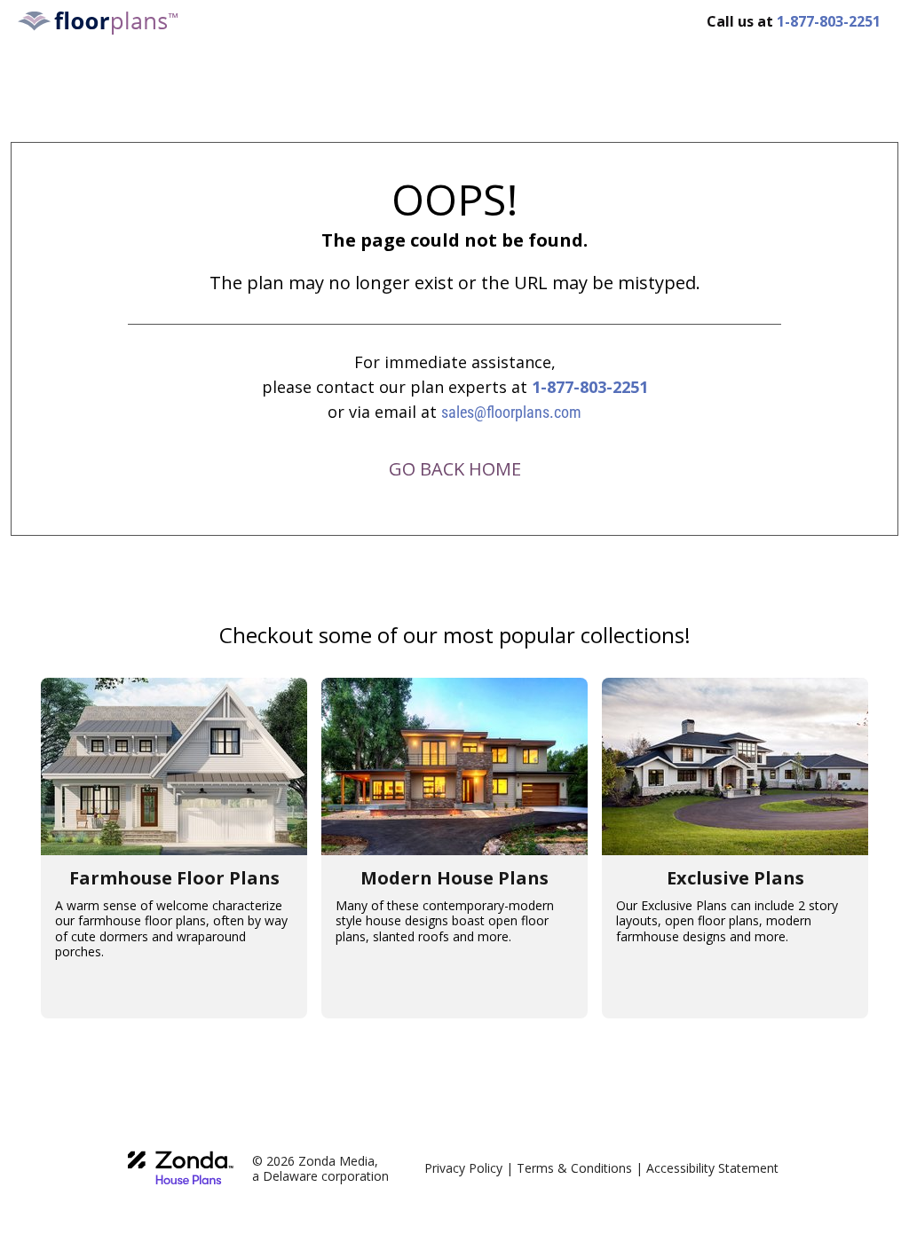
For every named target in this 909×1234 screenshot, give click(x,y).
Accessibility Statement (712, 1167)
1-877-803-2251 (590, 386)
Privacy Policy (463, 1167)
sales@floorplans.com (511, 412)
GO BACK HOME (455, 469)
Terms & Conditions (574, 1167)
